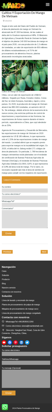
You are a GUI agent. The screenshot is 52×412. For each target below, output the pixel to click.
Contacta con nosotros (11, 292)
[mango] (13, 5)
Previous (7, 252)
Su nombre (6, 187)
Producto (6, 279)
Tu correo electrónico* (11, 194)
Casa (4, 271)
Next (44, 252)
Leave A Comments (12, 180)
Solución (5, 275)
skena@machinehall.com (32, 326)
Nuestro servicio (9, 288)
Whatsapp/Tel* (8, 201)
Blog (4, 284)
